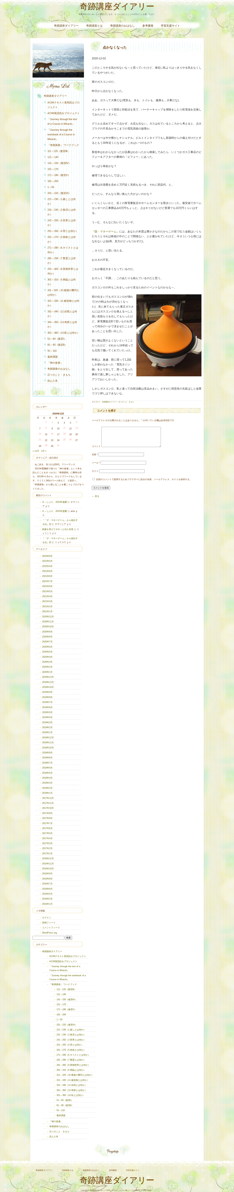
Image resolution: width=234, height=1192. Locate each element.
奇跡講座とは (94, 25)
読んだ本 (52, 380)
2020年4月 (47, 657)
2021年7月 (47, 581)
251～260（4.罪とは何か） (62, 231)
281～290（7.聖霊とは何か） (61, 260)
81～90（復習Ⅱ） (57, 344)
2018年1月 (47, 793)
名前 (95, 454)
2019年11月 (48, 682)
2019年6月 (47, 707)
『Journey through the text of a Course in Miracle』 (62, 121)
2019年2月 (47, 727)
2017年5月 (47, 833)
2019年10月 (48, 687)
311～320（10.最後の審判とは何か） (63, 292)
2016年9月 (47, 873)
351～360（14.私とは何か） (63, 332)
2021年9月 (47, 571)
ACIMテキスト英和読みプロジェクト (63, 105)
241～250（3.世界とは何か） (61, 222)
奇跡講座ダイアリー (117, 7)
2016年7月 (47, 883)
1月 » (43, 451)
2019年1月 (47, 732)
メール (96, 462)
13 (76, 428)
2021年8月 (47, 576)
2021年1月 (47, 611)
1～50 (50, 187)
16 (52, 433)
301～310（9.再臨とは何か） (61, 282)
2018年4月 (47, 778)
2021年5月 (47, 591)
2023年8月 (47, 556)
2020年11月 (48, 621)
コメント (96, 446)
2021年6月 (47, 586)
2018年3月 (47, 783)
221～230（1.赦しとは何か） (61, 201)
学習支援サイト (170, 25)
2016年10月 (48, 868)
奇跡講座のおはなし (122, 25)
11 (64, 428)
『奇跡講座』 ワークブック (63, 145)
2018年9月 (47, 752)
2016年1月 (47, 904)
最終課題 (52, 356)
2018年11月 (48, 742)
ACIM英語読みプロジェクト (63, 113)
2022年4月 (47, 566)
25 (64, 439)
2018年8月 (47, 757)
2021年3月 (47, 601)
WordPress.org (49, 932)
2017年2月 (47, 848)
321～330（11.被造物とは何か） (63, 303)
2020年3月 (47, 662)
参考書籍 (147, 25)
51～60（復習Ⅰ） (56, 338)
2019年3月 (47, 722)
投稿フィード (49, 922)
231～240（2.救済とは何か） (61, 212)
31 (58, 445)
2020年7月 (47, 641)
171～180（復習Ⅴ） (58, 175)
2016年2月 (47, 898)
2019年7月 (47, 702)
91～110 (52, 350)
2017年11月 (48, 803)
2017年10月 (48, 808)
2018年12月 (48, 737)
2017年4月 (47, 838)
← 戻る (95, 496)
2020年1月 (47, 672)
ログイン (46, 917)
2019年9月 (47, 692)
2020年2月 (47, 667)
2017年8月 (47, 818)
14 (40, 433)
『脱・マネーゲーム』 (105, 231)
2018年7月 (47, 762)
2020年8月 (47, 636)
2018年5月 (47, 773)
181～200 (52, 181)
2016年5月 (47, 893)
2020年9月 (47, 631)
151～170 (52, 169)
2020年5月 (47, 651)
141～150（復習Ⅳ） (59, 163)
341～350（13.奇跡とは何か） (62, 324)
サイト (95, 471)
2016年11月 (48, 863)
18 (64, 433)
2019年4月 (47, 717)
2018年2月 (47, 788)
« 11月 (36, 451)
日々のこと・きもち (126, 402)
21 (40, 439)
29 (46, 445)
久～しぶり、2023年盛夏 (54, 502)
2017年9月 (47, 813)
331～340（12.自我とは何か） (62, 314)
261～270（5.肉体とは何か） (61, 239)
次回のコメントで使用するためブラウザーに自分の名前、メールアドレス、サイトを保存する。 (144, 479)
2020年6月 (47, 646)
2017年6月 (47, 828)
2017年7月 (47, 823)
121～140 (52, 157)
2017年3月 (47, 843)
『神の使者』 (55, 362)
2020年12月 (48, 616)
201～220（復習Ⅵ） (59, 193)
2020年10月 (48, 626)
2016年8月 (47, 878)
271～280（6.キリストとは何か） (62, 250)
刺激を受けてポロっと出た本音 (57, 529)
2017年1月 (47, 853)
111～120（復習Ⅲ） (58, 151)
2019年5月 (47, 712)
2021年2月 (47, 606)
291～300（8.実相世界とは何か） (62, 271)
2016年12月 (48, 858)
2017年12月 (48, 798)
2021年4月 (47, 596)
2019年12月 (48, 677)
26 (70, 439)
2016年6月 (47, 889)
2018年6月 (47, 767)
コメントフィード (51, 927)
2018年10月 (48, 747)
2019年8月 (47, 697)
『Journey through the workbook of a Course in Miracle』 (61, 134)
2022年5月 (47, 561)
